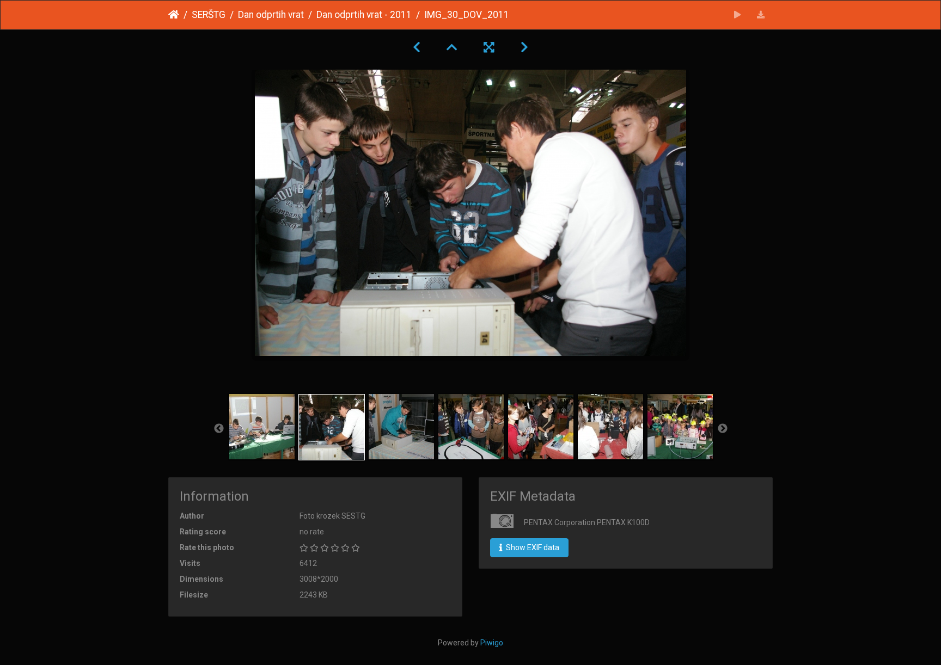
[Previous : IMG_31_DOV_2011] (416, 47)
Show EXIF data (531, 547)
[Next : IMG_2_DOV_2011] (524, 47)
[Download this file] (761, 15)
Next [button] (722, 428)
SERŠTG (208, 14)
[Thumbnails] (452, 47)
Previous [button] (218, 428)
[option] (262, 426)
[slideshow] (737, 15)
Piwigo (491, 642)
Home (173, 15)
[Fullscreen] (489, 47)
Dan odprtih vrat (271, 14)
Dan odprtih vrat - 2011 (364, 14)
